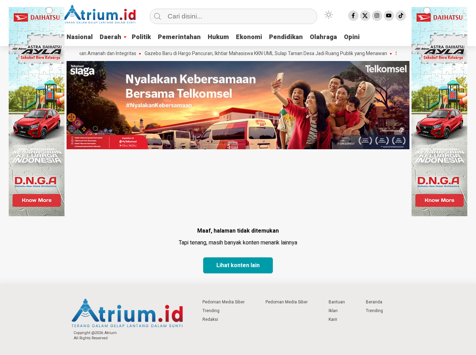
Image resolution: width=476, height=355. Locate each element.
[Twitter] (365, 15)
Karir (333, 319)
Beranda (374, 302)
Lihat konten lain (238, 265)
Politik (141, 37)
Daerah (110, 37)
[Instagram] (377, 15)
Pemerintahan (179, 37)
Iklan (333, 311)
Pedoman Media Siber (223, 302)
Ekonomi (249, 37)
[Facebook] (353, 15)
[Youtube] (389, 15)
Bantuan (337, 302)
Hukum (218, 37)
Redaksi (210, 319)
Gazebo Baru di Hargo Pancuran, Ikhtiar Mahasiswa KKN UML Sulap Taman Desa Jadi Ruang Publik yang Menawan (256, 53)
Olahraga (323, 37)
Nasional (80, 37)
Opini (352, 37)
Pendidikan (286, 37)
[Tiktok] (401, 15)
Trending (211, 311)
